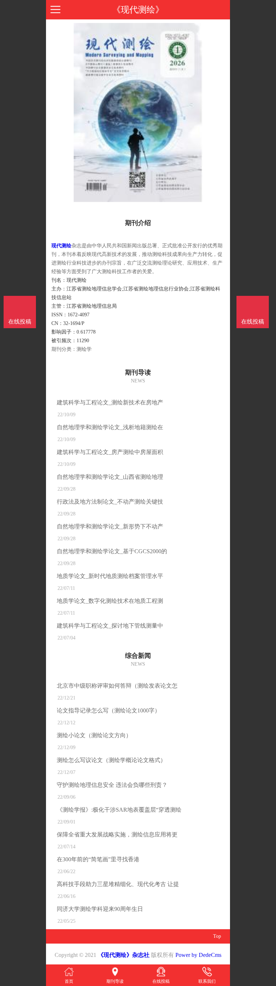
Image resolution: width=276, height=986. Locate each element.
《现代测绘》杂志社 (124, 955)
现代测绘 (61, 245)
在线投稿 (252, 321)
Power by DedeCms (198, 955)
